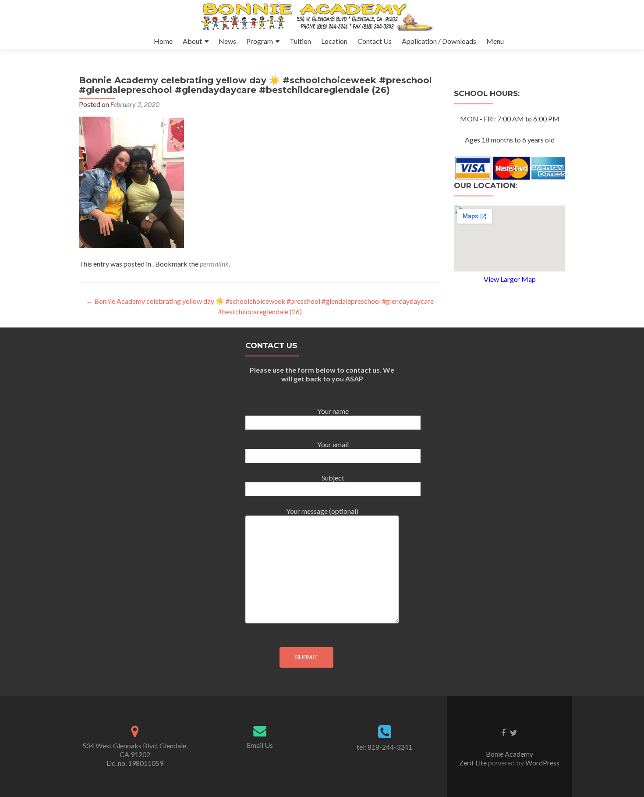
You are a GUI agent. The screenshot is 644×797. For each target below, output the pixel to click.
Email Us (260, 745)
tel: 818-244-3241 (384, 747)
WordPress (541, 762)
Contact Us (374, 41)
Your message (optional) (322, 511)
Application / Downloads (439, 41)
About (192, 41)
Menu (495, 41)
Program (259, 41)
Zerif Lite (473, 762)
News (227, 41)
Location (334, 41)
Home (163, 41)
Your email (333, 444)
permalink (214, 264)
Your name (333, 411)
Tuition (300, 41)
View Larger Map (510, 279)
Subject (333, 477)
